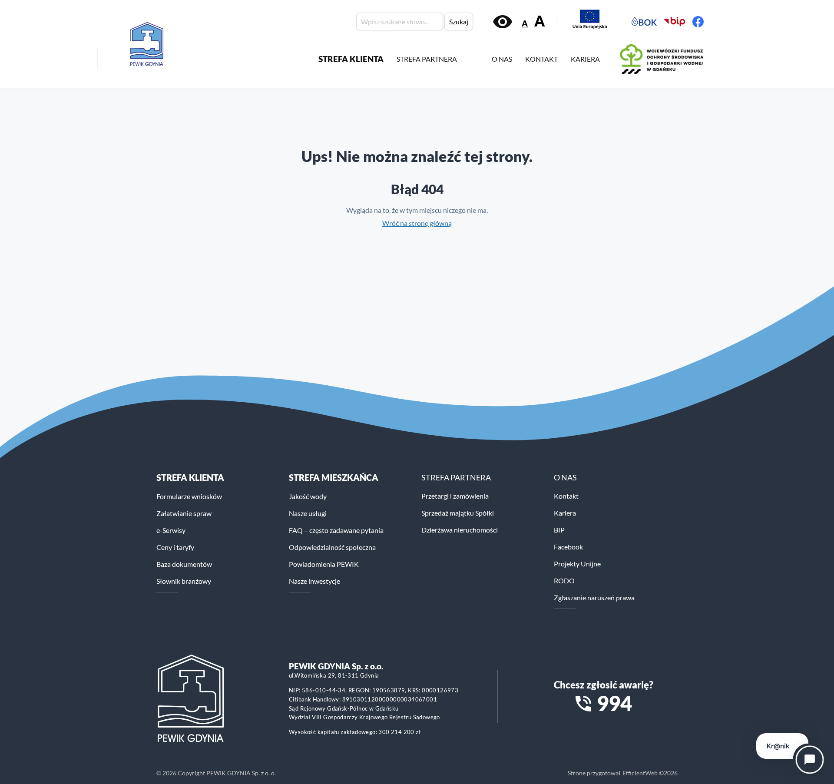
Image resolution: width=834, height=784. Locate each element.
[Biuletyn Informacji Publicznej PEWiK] (674, 21)
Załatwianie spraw (184, 513)
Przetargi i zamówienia (455, 496)
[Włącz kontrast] (502, 22)
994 (614, 703)
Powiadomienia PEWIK (324, 564)
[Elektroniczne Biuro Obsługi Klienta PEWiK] (644, 21)
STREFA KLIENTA (351, 59)
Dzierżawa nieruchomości (459, 530)
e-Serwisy (170, 530)
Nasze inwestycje (314, 581)
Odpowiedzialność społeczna (332, 547)
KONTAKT (541, 59)
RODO (564, 580)
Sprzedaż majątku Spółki (457, 513)
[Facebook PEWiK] (698, 21)
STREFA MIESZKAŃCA (333, 477)
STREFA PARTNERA (427, 59)
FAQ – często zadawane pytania (336, 530)
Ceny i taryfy (175, 547)
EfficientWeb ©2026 (650, 773)
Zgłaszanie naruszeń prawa (594, 597)
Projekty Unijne (577, 563)
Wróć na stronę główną (417, 223)
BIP (559, 530)
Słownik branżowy (183, 581)
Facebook (568, 547)
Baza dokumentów (184, 564)
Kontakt (566, 496)
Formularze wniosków (189, 496)
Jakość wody (308, 496)
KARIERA (585, 59)
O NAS (502, 59)
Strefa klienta (190, 477)
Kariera (565, 513)
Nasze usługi (308, 513)
